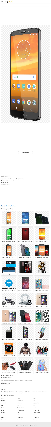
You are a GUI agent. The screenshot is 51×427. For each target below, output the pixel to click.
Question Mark (4, 419)
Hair (18, 412)
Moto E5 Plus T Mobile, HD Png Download (27, 225)
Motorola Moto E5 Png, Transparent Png (10, 257)
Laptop (2, 405)
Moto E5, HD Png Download (40, 241)
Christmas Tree (20, 410)
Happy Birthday (37, 412)
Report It (3, 206)
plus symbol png (19, 178)
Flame (18, 398)
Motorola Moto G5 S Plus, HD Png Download (27, 257)
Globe (18, 415)
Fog (34, 405)
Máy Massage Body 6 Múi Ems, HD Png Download (28, 355)
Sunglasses (20, 400)
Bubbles (19, 405)
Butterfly (3, 400)
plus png (4, 178)
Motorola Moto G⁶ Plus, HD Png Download (10, 241)
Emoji (2, 410)
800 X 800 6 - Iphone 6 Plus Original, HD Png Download (13, 323)
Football (3, 412)
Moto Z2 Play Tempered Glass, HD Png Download (28, 290)
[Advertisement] (25, 16)
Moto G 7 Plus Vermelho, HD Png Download (27, 241)
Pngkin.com (36, 417)
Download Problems (11, 206)
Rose (35, 407)
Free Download (25, 152)
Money (35, 419)
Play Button (36, 403)
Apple (35, 398)
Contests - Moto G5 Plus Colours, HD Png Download (29, 274)
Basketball (3, 403)
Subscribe (19, 403)
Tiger (2, 407)
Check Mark (36, 410)
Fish (2, 415)
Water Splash (20, 417)
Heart (2, 398)
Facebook (19, 419)
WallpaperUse (20, 407)
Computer (36, 415)
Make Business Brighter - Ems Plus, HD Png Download (13, 274)
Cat (34, 400)
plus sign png (11, 178)
